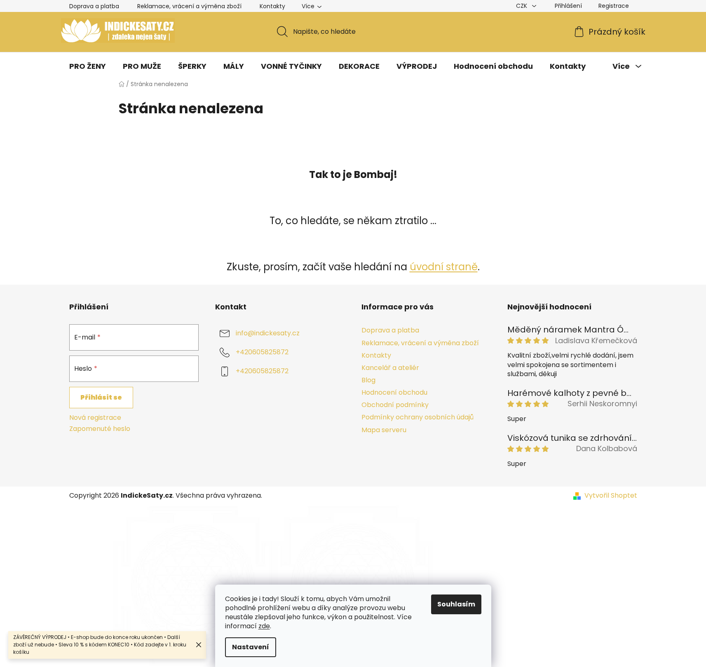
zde (264, 626)
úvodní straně (444, 267)
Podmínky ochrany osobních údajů (417, 417)
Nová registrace (95, 417)
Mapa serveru (383, 430)
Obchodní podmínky (395, 405)
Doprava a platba (94, 6)
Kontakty (272, 6)
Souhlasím (456, 604)
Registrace (613, 6)
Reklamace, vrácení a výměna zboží (189, 6)
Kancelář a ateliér (390, 367)
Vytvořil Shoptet (610, 495)
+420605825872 (262, 352)
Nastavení (250, 647)
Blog (368, 380)
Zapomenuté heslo (99, 428)
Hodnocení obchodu (394, 392)
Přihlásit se (101, 397)
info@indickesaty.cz (268, 333)
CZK (522, 6)
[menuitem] (87, 66)
